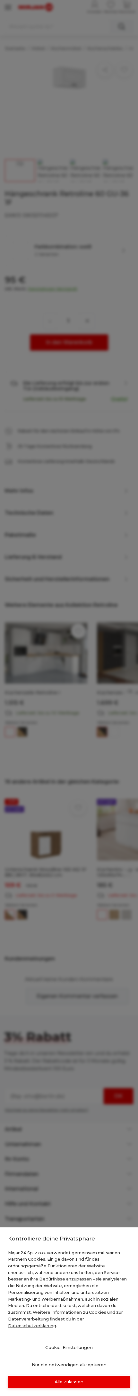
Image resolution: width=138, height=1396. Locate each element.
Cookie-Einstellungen (69, 1347)
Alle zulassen (69, 1381)
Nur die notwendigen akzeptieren (69, 1364)
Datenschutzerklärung (32, 1325)
